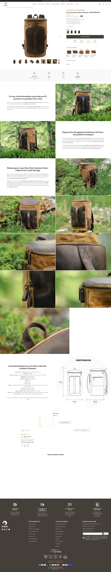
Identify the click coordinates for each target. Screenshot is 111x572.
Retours (68, 64)
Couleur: (69, 29)
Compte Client (58, 543)
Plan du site (58, 546)
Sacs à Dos (41, 4)
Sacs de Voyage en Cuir (33, 541)
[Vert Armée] (71, 31)
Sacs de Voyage (55, 4)
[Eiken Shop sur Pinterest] (4, 529)
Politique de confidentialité (60, 526)
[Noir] (79, 31)
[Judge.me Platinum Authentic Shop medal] (50, 557)
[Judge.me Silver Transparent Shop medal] (55, 557)
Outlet (77, 4)
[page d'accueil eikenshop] (5, 4)
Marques (35, 4)
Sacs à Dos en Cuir (32, 526)
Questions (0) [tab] (27, 430)
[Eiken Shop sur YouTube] (9, 529)
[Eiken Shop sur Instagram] (7, 529)
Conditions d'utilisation (60, 531)
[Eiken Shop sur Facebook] (2, 529)
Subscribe (106, 533)
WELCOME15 (81, 10)
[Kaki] (68, 31)
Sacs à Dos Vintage (32, 524)
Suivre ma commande (59, 541)
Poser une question (65, 422)
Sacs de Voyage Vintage (33, 538)
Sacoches (47, 4)
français (50, 561)
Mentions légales (59, 536)
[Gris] (75, 31)
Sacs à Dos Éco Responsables (34, 529)
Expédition (57, 538)
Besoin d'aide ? (70, 4)
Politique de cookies (59, 533)
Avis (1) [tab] (22, 430)
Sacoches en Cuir (32, 536)
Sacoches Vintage (32, 533)
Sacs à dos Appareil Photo (33, 531)
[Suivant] (59, 36)
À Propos (63, 4)
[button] (69, 14)
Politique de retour (59, 529)
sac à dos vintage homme (69, 138)
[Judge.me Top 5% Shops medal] (65, 557)
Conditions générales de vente (61, 524)
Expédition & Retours (70, 60)
